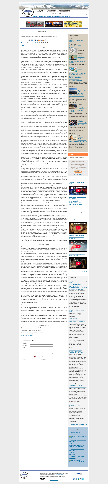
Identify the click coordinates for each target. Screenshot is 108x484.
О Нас (53, 13)
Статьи (84, 281)
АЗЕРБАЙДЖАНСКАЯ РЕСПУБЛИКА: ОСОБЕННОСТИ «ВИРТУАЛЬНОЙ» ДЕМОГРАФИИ (77, 320)
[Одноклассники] (34, 40)
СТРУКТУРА (41, 16)
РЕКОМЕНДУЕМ (60, 16)
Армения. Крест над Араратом (76, 219)
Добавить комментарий (27, 335)
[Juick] (43, 40)
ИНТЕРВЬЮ (54, 16)
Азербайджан (24, 330)
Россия (39, 330)
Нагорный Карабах (32, 330)
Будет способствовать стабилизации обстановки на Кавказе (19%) (77, 162)
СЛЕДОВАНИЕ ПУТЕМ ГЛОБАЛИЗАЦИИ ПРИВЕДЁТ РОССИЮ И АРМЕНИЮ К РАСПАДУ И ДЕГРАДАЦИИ (78, 140)
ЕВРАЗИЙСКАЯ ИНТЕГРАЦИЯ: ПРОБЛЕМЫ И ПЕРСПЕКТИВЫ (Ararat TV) (76, 237)
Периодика (79, 281)
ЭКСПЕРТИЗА (68, 16)
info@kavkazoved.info (54, 480)
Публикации (24, 42)
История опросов (78, 174)
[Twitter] (33, 40)
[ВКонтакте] (29, 40)
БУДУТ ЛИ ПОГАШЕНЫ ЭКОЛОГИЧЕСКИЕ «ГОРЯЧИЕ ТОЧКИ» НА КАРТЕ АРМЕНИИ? (77, 108)
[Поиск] (85, 14)
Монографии (72, 281)
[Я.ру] (28, 40)
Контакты (57, 13)
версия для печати (27, 332)
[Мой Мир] (36, 40)
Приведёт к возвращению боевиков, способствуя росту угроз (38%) (77, 165)
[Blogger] (39, 40)
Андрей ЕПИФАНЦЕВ (33, 42)
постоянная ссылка (38, 332)
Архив (70, 282)
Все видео (84, 271)
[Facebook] (31, 40)
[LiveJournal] (37, 40)
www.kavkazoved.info (59, 474)
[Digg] (40, 40)
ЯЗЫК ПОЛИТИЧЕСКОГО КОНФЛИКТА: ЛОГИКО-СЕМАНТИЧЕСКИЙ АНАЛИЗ (76, 351)
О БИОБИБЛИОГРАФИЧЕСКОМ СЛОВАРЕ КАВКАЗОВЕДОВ (76, 445)
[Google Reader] (42, 40)
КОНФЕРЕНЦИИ (47, 16)
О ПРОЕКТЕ (35, 16)
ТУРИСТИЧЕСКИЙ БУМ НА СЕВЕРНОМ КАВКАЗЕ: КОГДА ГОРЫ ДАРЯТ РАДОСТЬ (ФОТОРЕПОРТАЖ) (77, 93)
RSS (60, 13)
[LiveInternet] (45, 40)
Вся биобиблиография (81, 464)
